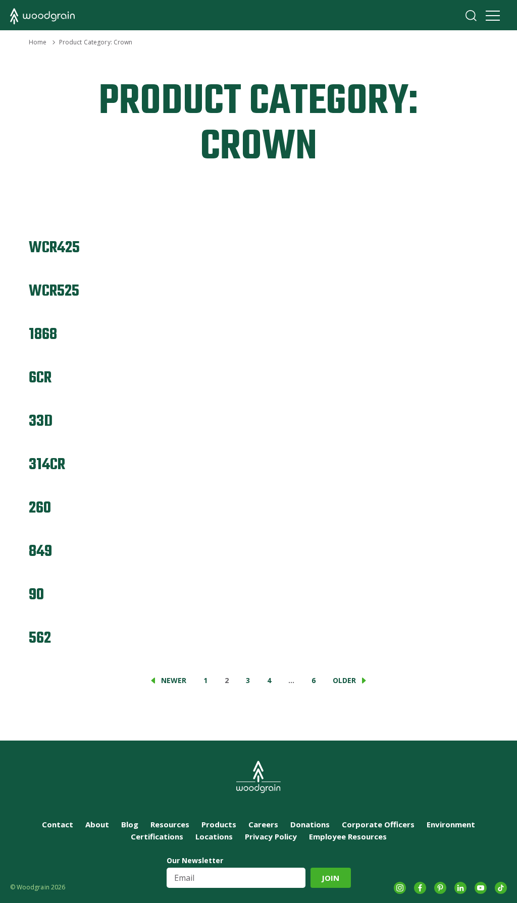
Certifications (157, 836)
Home (37, 42)
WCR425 (54, 248)
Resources (169, 824)
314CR (47, 465)
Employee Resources (348, 836)
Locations (214, 836)
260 (40, 508)
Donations (310, 824)
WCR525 (54, 291)
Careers (263, 824)
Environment (451, 824)
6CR (40, 378)
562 (40, 638)
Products (218, 824)
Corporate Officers (378, 824)
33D (41, 421)
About (97, 824)
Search (471, 15)
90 (36, 595)
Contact (57, 824)
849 (40, 551)
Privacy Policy (271, 836)
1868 (43, 334)
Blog (129, 824)
